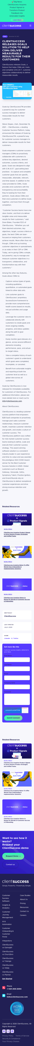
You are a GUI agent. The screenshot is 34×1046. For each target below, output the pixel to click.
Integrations (7, 941)
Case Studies (25, 895)
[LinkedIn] (12, 1031)
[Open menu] (30, 26)
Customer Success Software (6, 898)
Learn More (17, 20)
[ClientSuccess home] (11, 26)
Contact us (10, 864)
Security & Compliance (11, 1039)
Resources (24, 907)
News (5, 36)
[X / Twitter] (8, 1031)
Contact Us (24, 911)
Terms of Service (22, 1036)
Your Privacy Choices (10, 1041)
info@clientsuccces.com (12, 401)
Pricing (23, 903)
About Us (24, 899)
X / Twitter (14, 638)
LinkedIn (7, 638)
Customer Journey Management (7, 914)
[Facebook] (4, 1031)
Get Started (7, 979)
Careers (23, 915)
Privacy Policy (7, 1036)
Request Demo (12, 856)
